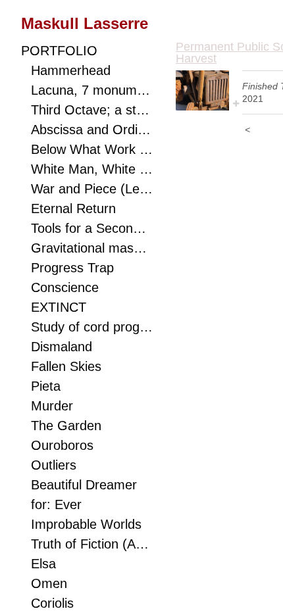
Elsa (43, 563)
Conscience (65, 287)
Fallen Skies (66, 366)
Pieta (46, 386)
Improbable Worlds (86, 524)
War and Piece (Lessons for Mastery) (92, 189)
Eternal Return (73, 208)
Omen (49, 583)
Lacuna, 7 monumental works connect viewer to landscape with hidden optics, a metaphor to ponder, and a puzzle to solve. (92, 90)
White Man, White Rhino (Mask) (92, 169)
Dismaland (61, 346)
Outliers (53, 465)
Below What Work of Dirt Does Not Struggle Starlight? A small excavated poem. (92, 149)
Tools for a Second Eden (92, 228)
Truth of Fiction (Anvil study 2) (92, 544)
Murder (52, 406)
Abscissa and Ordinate (92, 129)
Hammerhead (71, 70)
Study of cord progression (92, 327)
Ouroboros (62, 445)
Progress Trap (72, 267)
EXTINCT (58, 307)
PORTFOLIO (59, 50)
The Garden (66, 425)
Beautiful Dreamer (84, 485)
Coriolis (52, 603)
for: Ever (56, 504)
